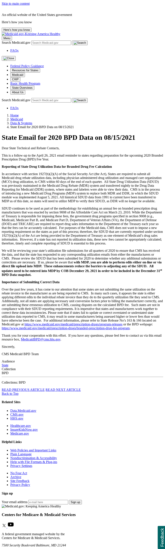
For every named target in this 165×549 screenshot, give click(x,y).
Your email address (15, 502)
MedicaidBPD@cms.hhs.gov (40, 339)
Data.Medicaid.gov (23, 410)
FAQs (14, 50)
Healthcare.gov (20, 426)
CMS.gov (17, 414)
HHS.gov (16, 418)
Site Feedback (19, 481)
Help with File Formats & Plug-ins (33, 462)
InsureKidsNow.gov (24, 429)
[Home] (31, 34)
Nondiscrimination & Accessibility (33, 458)
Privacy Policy (20, 485)
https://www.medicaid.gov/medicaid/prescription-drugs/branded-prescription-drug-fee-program (66, 328)
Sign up (75, 502)
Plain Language (21, 454)
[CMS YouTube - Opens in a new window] (10, 527)
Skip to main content (16, 3)
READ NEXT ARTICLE (63, 390)
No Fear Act (18, 473)
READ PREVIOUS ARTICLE (23, 390)
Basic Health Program (25, 83)
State (5, 365)
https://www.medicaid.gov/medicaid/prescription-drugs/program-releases (73, 324)
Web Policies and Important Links (33, 450)
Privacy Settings (21, 466)
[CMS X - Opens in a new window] (4, 527)
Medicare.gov (19, 433)
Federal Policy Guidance (27, 66)
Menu (6, 38)
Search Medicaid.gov (16, 42)
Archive (15, 477)
